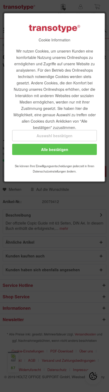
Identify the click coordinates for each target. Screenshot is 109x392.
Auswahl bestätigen (54, 135)
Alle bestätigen (54, 149)
